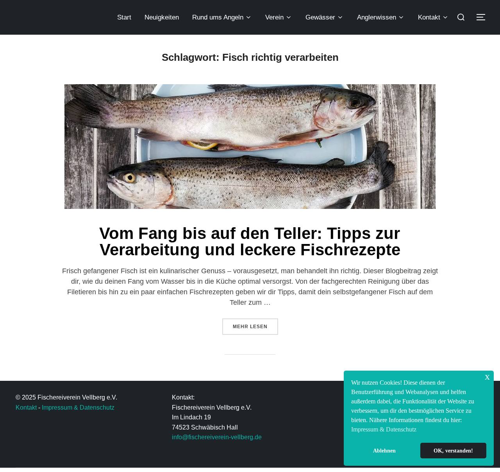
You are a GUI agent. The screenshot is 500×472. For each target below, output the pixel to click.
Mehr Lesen (255, 323)
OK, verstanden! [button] (453, 450)
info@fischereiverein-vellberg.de (217, 437)
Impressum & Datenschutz (78, 407)
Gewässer (320, 17)
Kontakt (429, 17)
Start (124, 17)
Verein (274, 17)
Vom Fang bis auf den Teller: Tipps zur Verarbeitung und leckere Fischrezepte (249, 241)
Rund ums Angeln (217, 17)
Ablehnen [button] (384, 450)
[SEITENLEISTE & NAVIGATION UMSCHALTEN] (483, 17)
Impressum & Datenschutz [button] (383, 429)
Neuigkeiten (162, 17)
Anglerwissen (376, 17)
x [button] (487, 376)
